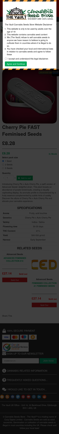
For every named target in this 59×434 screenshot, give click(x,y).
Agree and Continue (16, 63)
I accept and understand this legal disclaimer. (28, 58)
